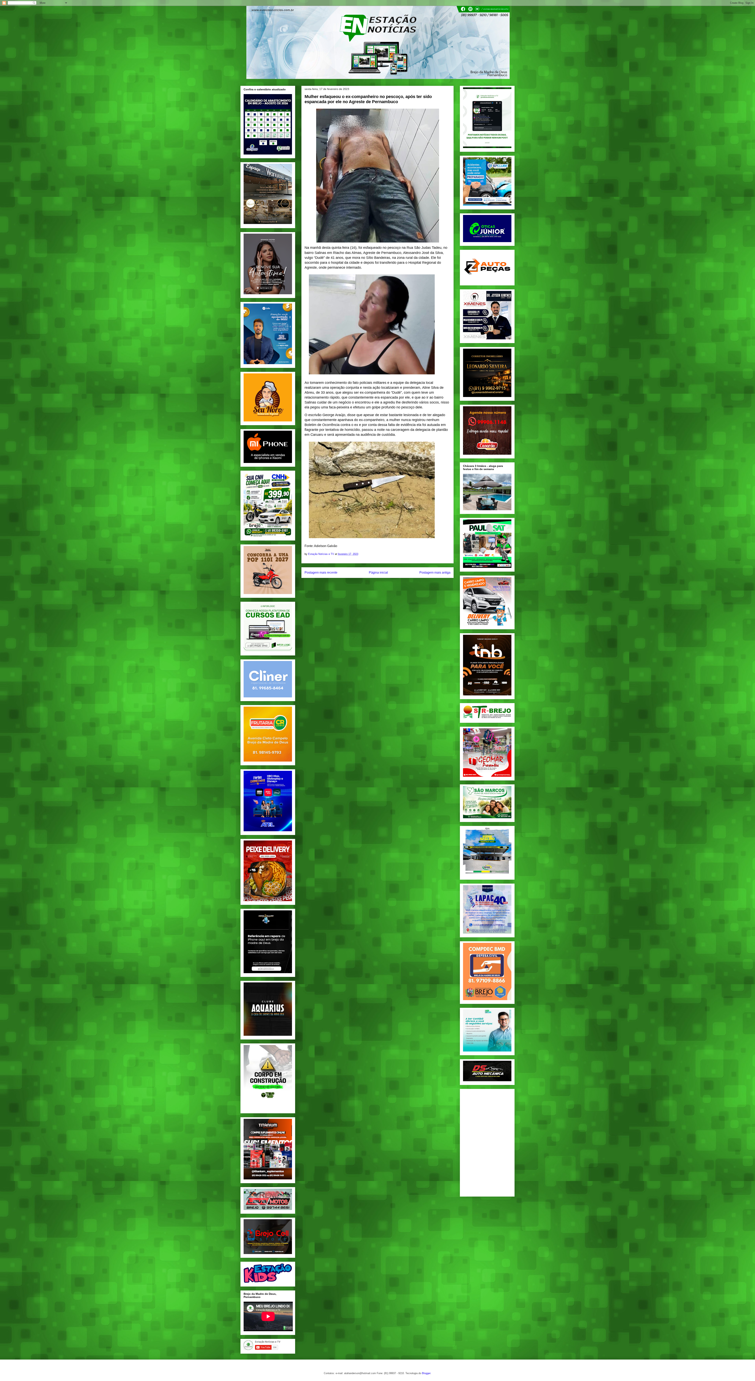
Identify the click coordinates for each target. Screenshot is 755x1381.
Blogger (426, 1373)
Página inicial (378, 572)
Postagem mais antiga (434, 572)
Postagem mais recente (321, 572)
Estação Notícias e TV (321, 554)
